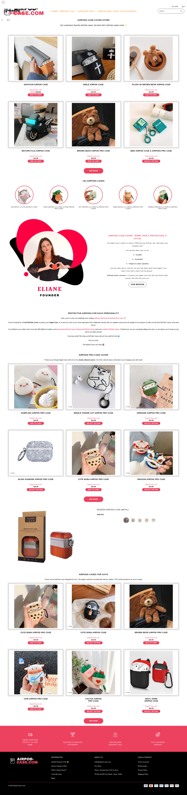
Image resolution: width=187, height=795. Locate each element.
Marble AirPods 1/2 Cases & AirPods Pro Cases (163, 197)
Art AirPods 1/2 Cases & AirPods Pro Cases (93, 197)
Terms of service (143, 762)
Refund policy (142, 766)
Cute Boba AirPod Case (93, 606)
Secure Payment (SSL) (59, 766)
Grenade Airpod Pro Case (151, 386)
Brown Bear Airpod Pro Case (93, 124)
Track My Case (56, 774)
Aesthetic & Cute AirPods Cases (24, 197)
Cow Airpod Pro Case (36, 672)
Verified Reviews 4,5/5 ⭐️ (60, 762)
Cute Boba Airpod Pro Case (93, 453)
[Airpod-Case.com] (16, 12)
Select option (151, 161)
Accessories (128, 11)
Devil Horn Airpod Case (151, 672)
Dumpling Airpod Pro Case (36, 386)
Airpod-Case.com (19, 785)
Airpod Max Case (108, 11)
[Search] (3, 20)
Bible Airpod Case (93, 58)
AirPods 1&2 (67, 11)
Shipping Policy (143, 774)
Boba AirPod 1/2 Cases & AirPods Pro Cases (128, 197)
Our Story (98, 766)
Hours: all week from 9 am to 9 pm (106, 770)
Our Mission (137, 284)
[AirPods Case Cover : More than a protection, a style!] (49, 259)
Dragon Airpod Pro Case (151, 453)
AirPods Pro (86, 11)
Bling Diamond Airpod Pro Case (36, 453)
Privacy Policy (142, 770)
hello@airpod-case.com (103, 762)
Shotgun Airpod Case (36, 58)
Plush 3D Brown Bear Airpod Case (151, 58)
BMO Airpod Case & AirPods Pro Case (151, 124)
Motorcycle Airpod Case (36, 124)
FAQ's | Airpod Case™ (59, 770)
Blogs (53, 778)
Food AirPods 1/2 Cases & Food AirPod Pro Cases (59, 197)
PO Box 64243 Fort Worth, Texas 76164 (108, 774)
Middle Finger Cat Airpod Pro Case (93, 386)
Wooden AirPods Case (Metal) (113, 510)
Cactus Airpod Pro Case (93, 672)
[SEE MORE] (93, 169)
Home (54, 11)
